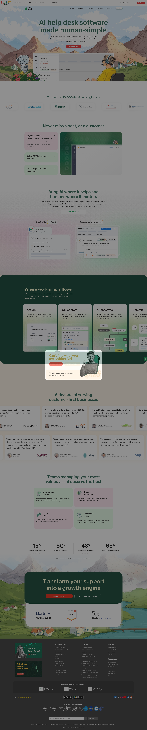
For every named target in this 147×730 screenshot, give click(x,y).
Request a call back (72, 364)
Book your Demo (56, 364)
